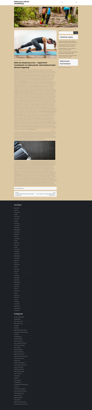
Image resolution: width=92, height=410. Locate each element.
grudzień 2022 (16, 303)
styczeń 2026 (16, 223)
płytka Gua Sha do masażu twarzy (20, 364)
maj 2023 (15, 293)
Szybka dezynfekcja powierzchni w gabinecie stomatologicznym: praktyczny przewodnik (67, 45)
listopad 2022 (16, 306)
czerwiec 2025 (16, 238)
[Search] (76, 2)
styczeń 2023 (16, 301)
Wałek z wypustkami (18, 395)
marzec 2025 (16, 245)
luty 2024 (16, 273)
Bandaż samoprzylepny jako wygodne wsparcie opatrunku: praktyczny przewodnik (68, 56)
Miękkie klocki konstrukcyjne (19, 354)
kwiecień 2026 (16, 216)
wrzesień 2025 (16, 232)
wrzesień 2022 (16, 310)
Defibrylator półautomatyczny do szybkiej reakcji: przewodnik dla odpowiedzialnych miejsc (68, 52)
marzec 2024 (16, 271)
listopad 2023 (16, 279)
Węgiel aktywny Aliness (18, 397)
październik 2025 (17, 229)
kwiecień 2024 (16, 269)
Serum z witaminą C (18, 373)
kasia (16, 60)
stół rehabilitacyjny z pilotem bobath (21, 384)
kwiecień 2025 (16, 242)
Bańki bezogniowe (17, 319)
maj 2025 (15, 240)
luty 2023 (16, 299)
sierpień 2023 (16, 286)
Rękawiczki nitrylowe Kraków (19, 371)
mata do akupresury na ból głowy (20, 343)
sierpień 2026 (16, 208)
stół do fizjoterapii (17, 380)
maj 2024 (15, 266)
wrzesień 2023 (16, 284)
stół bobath (16, 378)
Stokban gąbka (17, 375)
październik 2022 (17, 308)
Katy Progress (16, 334)
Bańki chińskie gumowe (18, 321)
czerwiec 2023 (16, 290)
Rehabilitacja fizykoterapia (19, 369)
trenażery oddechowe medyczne (20, 391)
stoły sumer (16, 386)
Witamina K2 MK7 (17, 399)
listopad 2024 (16, 253)
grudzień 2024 (16, 251)
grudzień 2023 (16, 277)
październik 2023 (17, 282)
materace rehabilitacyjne (19, 351)
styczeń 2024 (16, 275)
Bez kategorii (16, 325)
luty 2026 (16, 221)
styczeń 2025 (16, 249)
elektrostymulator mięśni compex (20, 330)
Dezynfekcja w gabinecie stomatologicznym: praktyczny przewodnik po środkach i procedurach (68, 42)
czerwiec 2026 (16, 212)
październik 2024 (17, 256)
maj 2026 (15, 214)
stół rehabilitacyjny (17, 382)
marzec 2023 (16, 297)
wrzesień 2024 (16, 258)
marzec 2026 (16, 218)
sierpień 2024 (16, 260)
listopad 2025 (16, 227)
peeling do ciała (17, 360)
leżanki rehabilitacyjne (18, 338)
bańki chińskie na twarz (18, 323)
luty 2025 (16, 247)
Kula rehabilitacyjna (17, 336)
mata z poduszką (17, 347)
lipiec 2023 (16, 288)
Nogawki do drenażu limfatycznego (20, 356)
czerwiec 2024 (17, 264)
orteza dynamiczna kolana (19, 358)
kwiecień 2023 (16, 295)
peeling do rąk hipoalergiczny (19, 362)
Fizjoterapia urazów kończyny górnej (21, 332)
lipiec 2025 (16, 236)
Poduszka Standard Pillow (18, 367)
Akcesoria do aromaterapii (19, 317)
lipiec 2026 (16, 210)
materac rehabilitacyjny (18, 349)
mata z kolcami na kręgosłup (19, 345)
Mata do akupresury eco (19, 188)
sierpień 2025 (16, 234)
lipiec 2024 (16, 262)
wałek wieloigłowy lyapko (19, 393)
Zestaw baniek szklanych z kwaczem (21, 404)
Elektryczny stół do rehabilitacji (21, 2)
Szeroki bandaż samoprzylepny (19, 388)
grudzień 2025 (16, 225)
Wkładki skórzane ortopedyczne (20, 401)
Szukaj (60, 30)
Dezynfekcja (16, 327)
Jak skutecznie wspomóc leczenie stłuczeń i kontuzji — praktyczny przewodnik (67, 49)
